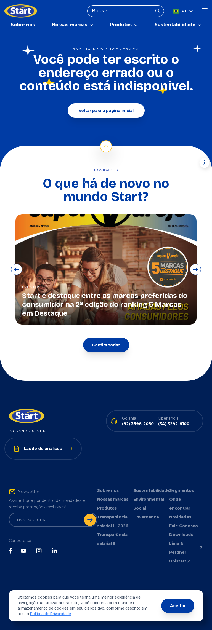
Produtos (107, 508)
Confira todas (106, 344)
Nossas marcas (112, 499)
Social (139, 508)
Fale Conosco (183, 525)
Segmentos (181, 490)
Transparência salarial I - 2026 (112, 521)
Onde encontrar (179, 504)
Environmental (148, 499)
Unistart (177, 561)
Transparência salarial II (112, 539)
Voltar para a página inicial (106, 110)
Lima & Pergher (177, 548)
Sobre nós (23, 24)
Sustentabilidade (150, 490)
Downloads (181, 534)
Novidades (180, 516)
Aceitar (178, 605)
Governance (146, 516)
